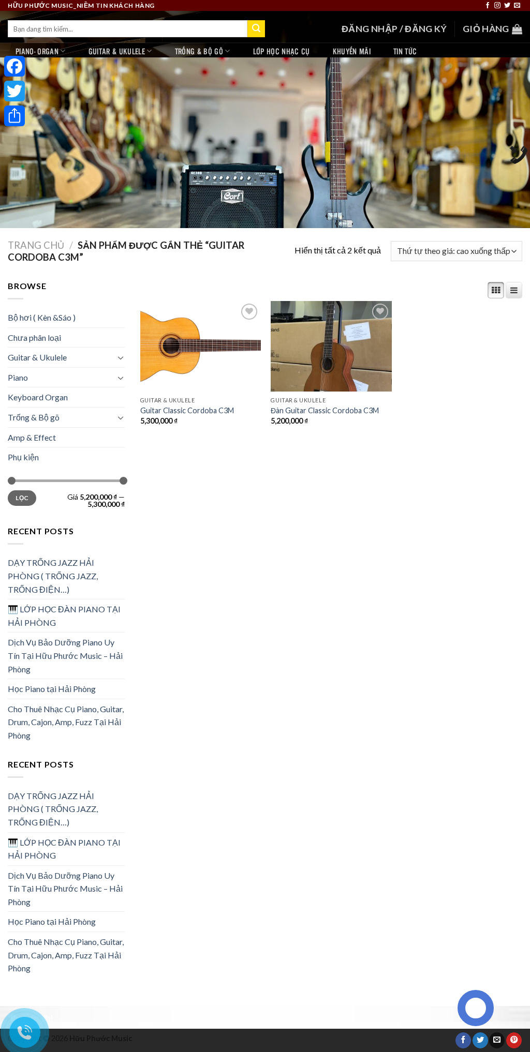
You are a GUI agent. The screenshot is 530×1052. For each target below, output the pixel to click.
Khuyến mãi (352, 51)
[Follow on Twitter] (507, 5)
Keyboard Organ (38, 397)
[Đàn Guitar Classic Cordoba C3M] (331, 346)
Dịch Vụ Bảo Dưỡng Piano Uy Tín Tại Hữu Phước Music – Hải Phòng (65, 655)
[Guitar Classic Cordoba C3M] (200, 346)
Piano (18, 377)
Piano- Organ (37, 51)
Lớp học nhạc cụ (281, 51)
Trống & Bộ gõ (199, 51)
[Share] (14, 115)
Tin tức (405, 51)
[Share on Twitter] (480, 1040)
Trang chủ (36, 245)
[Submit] (256, 29)
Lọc (22, 498)
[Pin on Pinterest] (514, 1040)
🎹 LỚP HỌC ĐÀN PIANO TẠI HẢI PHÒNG (64, 615)
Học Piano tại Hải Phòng (52, 689)
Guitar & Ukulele (117, 51)
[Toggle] (120, 357)
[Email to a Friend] (497, 1040)
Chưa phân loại (34, 337)
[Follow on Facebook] (487, 5)
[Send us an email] (517, 5)
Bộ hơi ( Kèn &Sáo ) (42, 317)
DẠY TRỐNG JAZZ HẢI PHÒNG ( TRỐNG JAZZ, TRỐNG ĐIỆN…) (53, 576)
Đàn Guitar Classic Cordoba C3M (325, 410)
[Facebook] (14, 66)
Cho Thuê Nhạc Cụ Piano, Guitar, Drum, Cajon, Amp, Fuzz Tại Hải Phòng (66, 722)
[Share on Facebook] (463, 1040)
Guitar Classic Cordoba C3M (187, 410)
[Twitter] (14, 91)
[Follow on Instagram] (497, 5)
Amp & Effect (32, 437)
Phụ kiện (23, 457)
